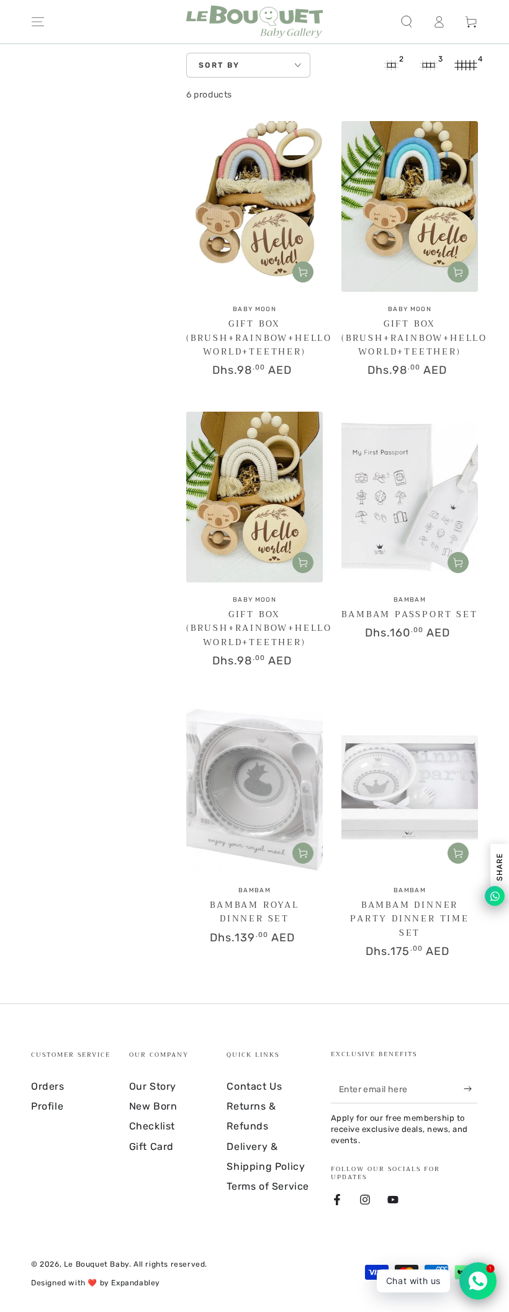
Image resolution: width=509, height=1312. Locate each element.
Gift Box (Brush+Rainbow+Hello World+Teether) (259, 337)
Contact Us (254, 1086)
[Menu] (38, 21)
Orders (48, 1086)
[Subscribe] (471, 1089)
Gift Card (151, 1146)
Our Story (152, 1086)
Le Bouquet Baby (96, 1264)
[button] (406, 21)
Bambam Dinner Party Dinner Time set (409, 918)
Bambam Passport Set (409, 614)
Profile (47, 1106)
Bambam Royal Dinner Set (254, 911)
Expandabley (135, 1282)
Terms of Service (268, 1186)
